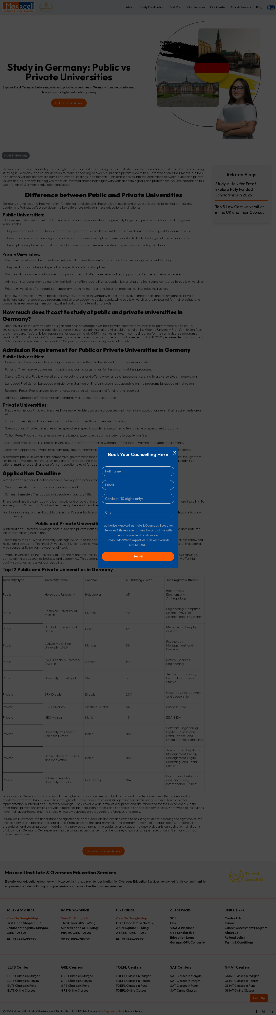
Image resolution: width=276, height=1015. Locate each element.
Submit (138, 556)
